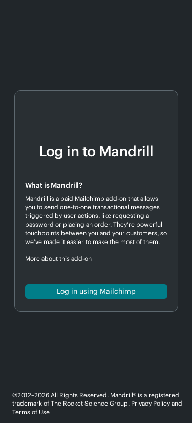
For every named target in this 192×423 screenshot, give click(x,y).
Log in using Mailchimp (96, 291)
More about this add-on (58, 259)
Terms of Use (31, 412)
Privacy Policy (150, 403)
